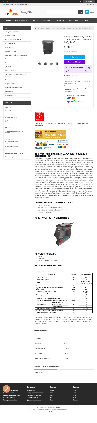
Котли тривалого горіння (13, 39)
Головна (8, 20)
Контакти (85, 20)
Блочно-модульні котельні (13, 59)
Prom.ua (57, 407)
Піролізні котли (10, 35)
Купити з (71, 62)
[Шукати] (80, 12)
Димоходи (8, 66)
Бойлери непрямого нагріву (13, 87)
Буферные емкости (32, 397)
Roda (51, 400)
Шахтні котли (9, 47)
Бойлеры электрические (34, 395)
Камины (7, 63)
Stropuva (75, 390)
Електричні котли (10, 95)
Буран (52, 390)
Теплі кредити (46, 20)
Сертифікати (73, 20)
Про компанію (60, 20)
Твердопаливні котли (47, 28)
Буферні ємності (10, 84)
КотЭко (75, 397)
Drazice (75, 400)
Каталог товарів (21, 20)
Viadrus (75, 392)
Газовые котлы (31, 390)
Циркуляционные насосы (34, 400)
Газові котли (9, 91)
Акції (33, 20)
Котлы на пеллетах (9, 397)
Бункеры (8, 80)
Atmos (52, 392)
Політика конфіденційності (60, 409)
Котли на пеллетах (11, 43)
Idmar (74, 395)
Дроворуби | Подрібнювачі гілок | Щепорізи (15, 75)
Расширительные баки (10, 400)
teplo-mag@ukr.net (12, 156)
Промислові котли (10, 51)
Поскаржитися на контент (45, 409)
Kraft (51, 395)
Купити (75, 57)
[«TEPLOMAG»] (11, 15)
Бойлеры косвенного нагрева (35, 392)
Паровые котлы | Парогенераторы (16, 55)
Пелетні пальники (10, 70)
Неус (51, 397)
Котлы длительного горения (11, 395)
